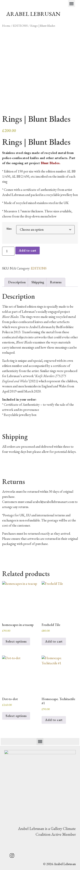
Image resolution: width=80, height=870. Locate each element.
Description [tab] (17, 282)
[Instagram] (12, 855)
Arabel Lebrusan (33, 13)
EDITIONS (20, 25)
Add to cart (27, 250)
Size (9, 228)
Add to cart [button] (54, 641)
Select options (16, 641)
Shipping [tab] (37, 282)
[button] (71, 3)
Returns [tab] (56, 282)
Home (6, 25)
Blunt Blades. (50, 163)
